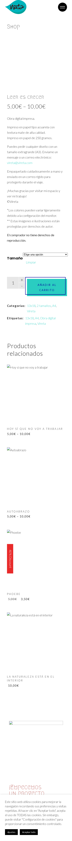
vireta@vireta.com (19, 163)
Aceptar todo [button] (28, 832)
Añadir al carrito (47, 287)
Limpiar (31, 262)
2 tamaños (44, 305)
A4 (54, 305)
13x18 (31, 305)
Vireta (31, 311)
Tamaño (15, 258)
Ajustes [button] (11, 832)
